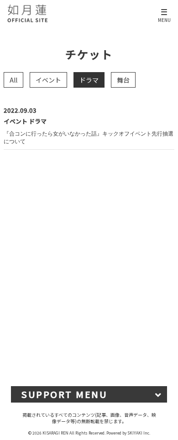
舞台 (123, 79)
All (13, 79)
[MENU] (164, 8)
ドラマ (89, 79)
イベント (48, 79)
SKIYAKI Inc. (138, 432)
